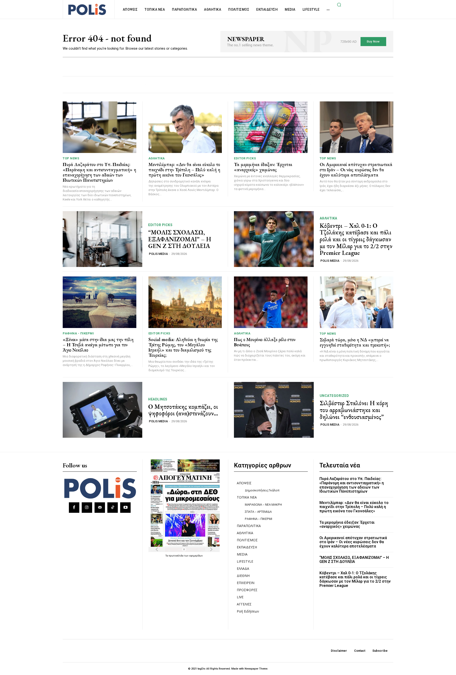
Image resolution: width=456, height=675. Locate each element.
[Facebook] (74, 507)
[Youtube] (125, 507)
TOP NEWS (71, 158)
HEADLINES (157, 399)
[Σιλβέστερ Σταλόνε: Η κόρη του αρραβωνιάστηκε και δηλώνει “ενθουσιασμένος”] (274, 410)
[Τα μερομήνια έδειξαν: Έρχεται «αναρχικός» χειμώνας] (271, 127)
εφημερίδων (196, 555)
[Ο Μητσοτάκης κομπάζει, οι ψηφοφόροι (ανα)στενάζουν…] (102, 410)
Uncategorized (334, 395)
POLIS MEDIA (158, 254)
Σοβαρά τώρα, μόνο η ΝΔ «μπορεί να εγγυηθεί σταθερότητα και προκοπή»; (355, 342)
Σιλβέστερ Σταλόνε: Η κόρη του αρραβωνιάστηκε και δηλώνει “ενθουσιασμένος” (354, 410)
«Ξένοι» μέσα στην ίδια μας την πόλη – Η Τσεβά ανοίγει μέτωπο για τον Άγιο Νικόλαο (98, 344)
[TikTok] (112, 507)
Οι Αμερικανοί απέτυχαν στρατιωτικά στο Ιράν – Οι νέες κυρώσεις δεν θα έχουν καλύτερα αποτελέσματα (356, 169)
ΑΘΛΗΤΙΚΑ (156, 158)
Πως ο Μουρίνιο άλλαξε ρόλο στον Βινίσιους (264, 342)
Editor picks (245, 158)
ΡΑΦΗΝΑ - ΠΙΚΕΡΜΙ (78, 333)
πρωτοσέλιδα (176, 555)
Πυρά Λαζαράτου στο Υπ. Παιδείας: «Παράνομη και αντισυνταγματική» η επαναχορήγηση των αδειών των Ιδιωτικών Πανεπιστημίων (99, 172)
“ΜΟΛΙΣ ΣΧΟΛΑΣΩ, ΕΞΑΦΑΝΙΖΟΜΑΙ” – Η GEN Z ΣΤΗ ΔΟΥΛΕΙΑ (179, 239)
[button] (338, 4)
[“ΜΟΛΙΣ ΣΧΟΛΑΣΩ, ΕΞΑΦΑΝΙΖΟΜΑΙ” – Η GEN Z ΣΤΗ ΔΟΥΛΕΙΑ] (102, 239)
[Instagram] (87, 507)
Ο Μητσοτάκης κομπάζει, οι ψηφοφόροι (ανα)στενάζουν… (183, 410)
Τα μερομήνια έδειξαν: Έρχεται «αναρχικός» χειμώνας (263, 167)
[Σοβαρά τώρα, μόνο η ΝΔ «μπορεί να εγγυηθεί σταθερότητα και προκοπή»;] (357, 302)
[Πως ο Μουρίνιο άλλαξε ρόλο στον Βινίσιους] (271, 302)
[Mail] (100, 507)
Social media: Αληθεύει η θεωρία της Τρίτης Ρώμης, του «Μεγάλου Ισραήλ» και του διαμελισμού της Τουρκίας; (183, 347)
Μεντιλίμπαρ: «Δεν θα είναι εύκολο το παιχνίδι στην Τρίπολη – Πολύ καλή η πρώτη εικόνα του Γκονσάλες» (184, 169)
